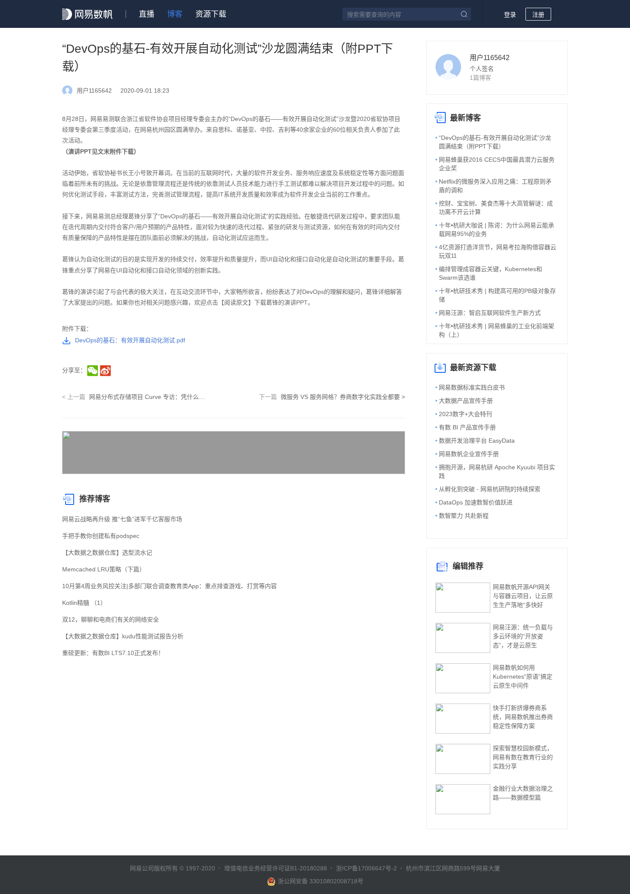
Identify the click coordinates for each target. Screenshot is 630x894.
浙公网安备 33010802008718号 (320, 881)
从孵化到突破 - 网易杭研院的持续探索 (489, 489)
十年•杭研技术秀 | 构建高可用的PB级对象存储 (497, 295)
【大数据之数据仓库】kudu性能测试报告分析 (122, 636)
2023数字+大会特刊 (465, 414)
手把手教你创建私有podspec (100, 535)
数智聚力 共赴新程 (464, 515)
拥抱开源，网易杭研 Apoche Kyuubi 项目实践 (497, 471)
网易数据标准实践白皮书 (472, 387)
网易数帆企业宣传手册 (469, 453)
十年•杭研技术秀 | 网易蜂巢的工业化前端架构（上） (496, 330)
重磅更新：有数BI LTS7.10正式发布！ (113, 652)
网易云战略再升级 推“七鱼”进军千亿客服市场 (122, 519)
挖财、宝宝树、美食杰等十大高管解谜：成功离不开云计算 (496, 207)
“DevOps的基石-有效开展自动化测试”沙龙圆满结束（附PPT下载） (495, 142)
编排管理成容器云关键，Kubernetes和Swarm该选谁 (490, 273)
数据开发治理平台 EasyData (477, 440)
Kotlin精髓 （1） (84, 602)
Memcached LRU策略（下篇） (103, 569)
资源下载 (210, 14)
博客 (175, 14)
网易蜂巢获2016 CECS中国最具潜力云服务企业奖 (497, 164)
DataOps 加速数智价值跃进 (476, 502)
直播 (146, 14)
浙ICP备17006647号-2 (366, 868)
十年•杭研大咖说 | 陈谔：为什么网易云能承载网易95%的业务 (496, 229)
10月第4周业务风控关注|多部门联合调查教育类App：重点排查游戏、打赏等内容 (169, 586)
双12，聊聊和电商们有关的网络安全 (110, 619)
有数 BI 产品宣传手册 (467, 427)
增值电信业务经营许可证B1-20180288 (275, 868)
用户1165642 (490, 57)
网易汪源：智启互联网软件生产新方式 (490, 312)
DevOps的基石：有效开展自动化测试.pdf (130, 340)
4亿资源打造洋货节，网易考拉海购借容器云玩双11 (497, 251)
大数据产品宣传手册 (466, 400)
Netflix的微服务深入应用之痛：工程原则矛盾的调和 (495, 185)
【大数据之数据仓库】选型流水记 (107, 552)
